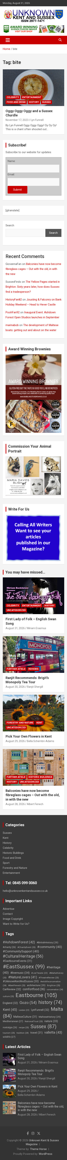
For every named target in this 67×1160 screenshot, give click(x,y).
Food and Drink (16, 102)
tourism (9, 1033)
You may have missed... (25, 572)
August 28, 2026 (15, 804)
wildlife (9, 1036)
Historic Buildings (40, 777)
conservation (55, 989)
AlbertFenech (16, 985)
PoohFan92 (13, 312)
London (24, 1010)
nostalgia (10, 1027)
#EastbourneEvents (17, 961)
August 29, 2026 (15, 741)
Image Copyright (13, 919)
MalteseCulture (25, 1016)
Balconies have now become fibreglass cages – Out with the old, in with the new (33, 269)
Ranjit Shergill (35, 686)
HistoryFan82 (14, 299)
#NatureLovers (22, 977)
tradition (23, 1033)
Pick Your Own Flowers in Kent (29, 736)
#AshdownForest (19, 942)
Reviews (33, 669)
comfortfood (34, 989)
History (34, 102)
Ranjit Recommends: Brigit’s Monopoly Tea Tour (36, 1072)
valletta (53, 1032)
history (50, 1002)
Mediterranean (13, 1021)
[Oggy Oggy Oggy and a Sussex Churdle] (33, 87)
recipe (24, 1027)
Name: (11, 161)
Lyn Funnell (37, 119)
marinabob (12, 325)
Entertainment (31, 97)
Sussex (46, 102)
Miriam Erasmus (36, 628)
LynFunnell (40, 1010)
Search (10, 225)
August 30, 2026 (15, 686)
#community (49, 947)
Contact (8, 914)
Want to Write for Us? (16, 924)
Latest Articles (18, 1047)
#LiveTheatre (39, 973)
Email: (11, 174)
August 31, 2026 (15, 628)
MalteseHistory (50, 1016)
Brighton (53, 985)
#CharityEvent (26, 947)
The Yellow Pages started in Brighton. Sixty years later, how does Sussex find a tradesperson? (33, 286)
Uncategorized (16, 610)
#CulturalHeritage (23, 956)
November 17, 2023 (17, 119)
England (10, 1003)
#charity (9, 947)
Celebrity (13, 97)
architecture (36, 985)
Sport (6, 863)
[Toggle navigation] (8, 40)
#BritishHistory (47, 942)
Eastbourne (36, 995)
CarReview (12, 989)
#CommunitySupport (21, 951)
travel (36, 1032)
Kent (39, 722)
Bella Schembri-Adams (40, 741)
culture (8, 996)
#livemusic (20, 972)
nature (51, 1021)
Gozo (28, 1002)
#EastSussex (24, 967)
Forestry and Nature (20, 722)
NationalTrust (34, 1021)
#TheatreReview (49, 977)
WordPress (45, 1154)
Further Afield (16, 669)
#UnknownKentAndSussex (21, 981)
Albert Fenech (35, 804)
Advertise (8, 909)
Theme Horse (38, 1149)
